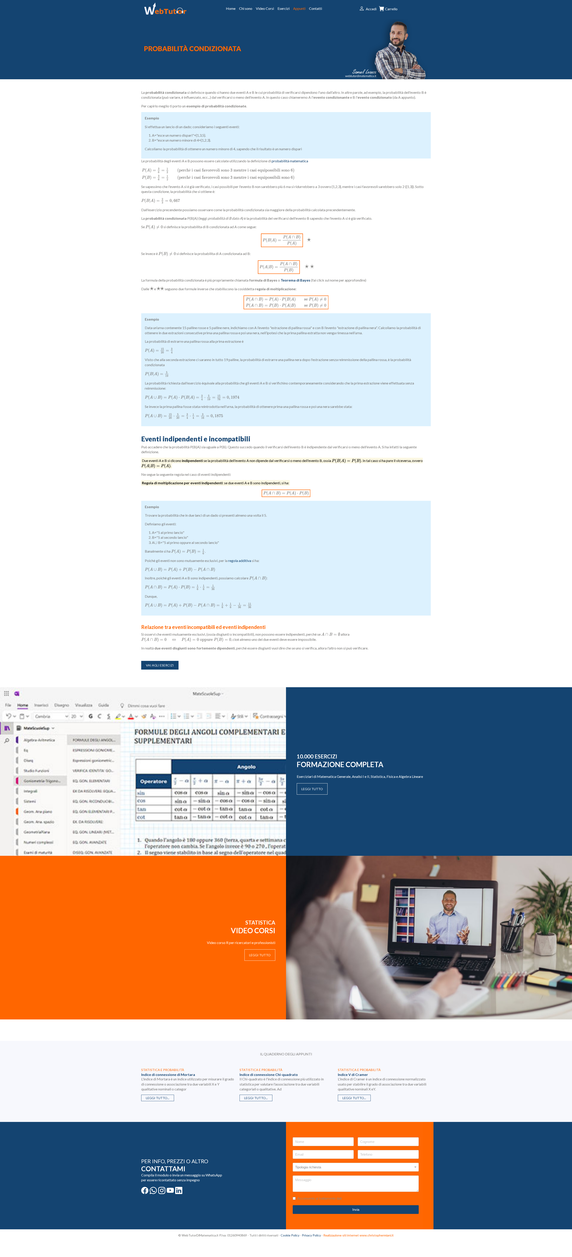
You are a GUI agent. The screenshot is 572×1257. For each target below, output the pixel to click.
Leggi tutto (312, 789)
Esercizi (284, 8)
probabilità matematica (290, 161)
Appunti (299, 8)
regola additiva (239, 560)
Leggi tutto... (157, 1098)
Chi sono (245, 8)
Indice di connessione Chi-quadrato (269, 1074)
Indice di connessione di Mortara (168, 1074)
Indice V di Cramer (353, 1074)
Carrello (391, 9)
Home (231, 8)
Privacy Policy (311, 1235)
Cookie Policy (290, 1235)
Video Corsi (265, 8)
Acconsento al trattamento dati (319, 1198)
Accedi (371, 9)
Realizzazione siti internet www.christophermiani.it (358, 1235)
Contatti (315, 8)
